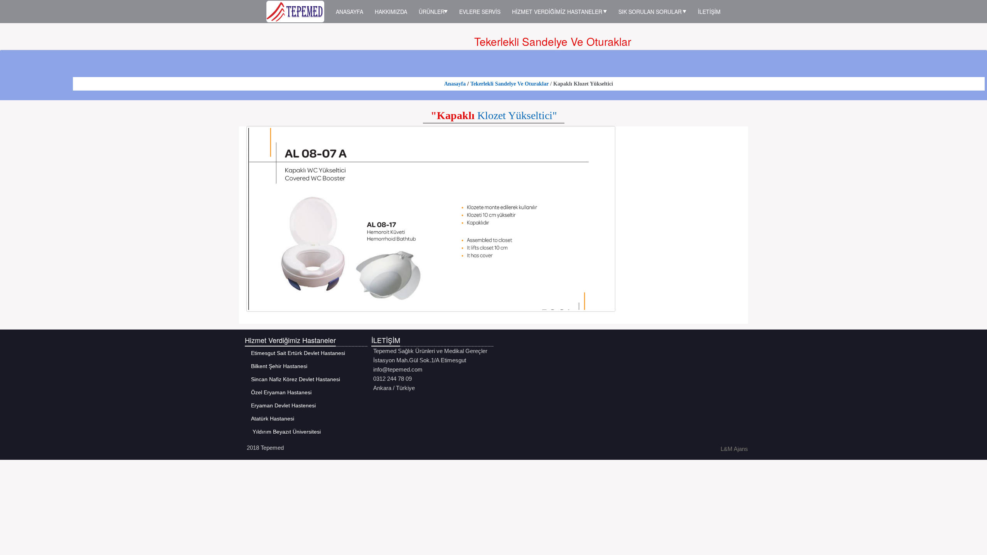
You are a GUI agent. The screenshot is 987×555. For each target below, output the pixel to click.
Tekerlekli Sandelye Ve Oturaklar (510, 84)
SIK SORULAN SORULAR (650, 11)
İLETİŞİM (709, 11)
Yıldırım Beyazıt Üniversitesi (284, 432)
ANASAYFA (349, 11)
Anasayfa (455, 84)
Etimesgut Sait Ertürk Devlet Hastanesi (296, 353)
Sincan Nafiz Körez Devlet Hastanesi (293, 379)
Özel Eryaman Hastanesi (279, 392)
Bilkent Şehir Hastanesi (277, 366)
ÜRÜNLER (432, 11)
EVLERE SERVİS (479, 11)
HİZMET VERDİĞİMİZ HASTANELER (558, 11)
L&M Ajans (734, 449)
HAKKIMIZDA (391, 11)
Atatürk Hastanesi (270, 418)
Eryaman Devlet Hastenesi (281, 405)
